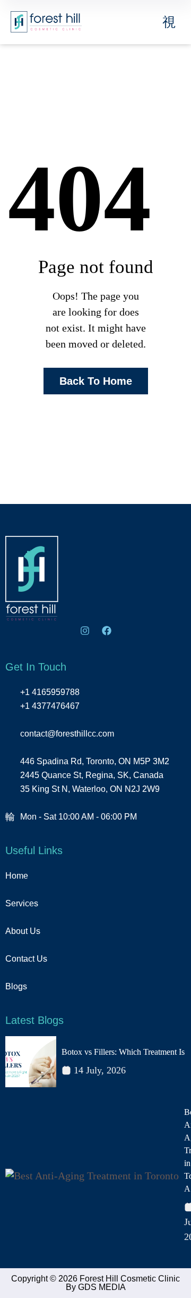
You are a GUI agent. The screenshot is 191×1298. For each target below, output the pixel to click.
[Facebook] (106, 630)
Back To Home (95, 381)
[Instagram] (84, 630)
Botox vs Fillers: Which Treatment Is (123, 1051)
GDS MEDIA (102, 1287)
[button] (169, 22)
